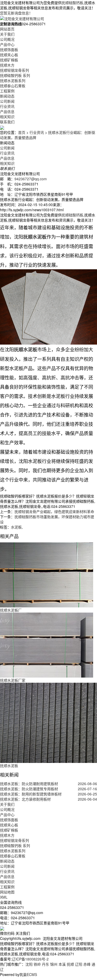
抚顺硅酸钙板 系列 (15, 75)
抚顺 (70, 964)
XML (4, 897)
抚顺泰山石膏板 (12, 85)
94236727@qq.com (30, 178)
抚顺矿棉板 (9, 59)
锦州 (53, 964)
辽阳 (78, 964)
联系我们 (7, 121)
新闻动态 (7, 96)
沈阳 (29, 964)
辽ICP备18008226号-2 (30, 959)
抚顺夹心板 (9, 54)
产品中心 (7, 44)
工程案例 (7, 90)
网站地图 (7, 891)
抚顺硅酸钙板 (72, 2)
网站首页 (7, 28)
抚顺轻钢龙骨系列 (14, 70)
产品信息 (7, 111)
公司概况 (7, 39)
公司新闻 (7, 101)
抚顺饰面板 (9, 49)
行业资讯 (7, 106)
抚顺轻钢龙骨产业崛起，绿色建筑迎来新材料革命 (54, 511)
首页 (21, 132)
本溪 (62, 964)
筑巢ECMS (28, 974)
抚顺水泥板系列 (12, 80)
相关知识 (7, 116)
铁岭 (37, 964)
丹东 (45, 964)
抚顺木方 (7, 65)
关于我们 (7, 34)
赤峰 (87, 964)
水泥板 (16, 527)
